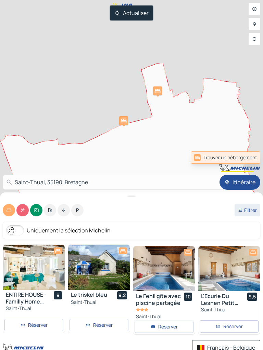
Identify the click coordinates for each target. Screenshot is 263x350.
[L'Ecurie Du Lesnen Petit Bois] (229, 268)
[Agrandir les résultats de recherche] (131, 196)
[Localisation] (254, 39)
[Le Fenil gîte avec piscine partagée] (164, 268)
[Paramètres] (254, 24)
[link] (245, 157)
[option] (9, 210)
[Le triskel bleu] (99, 267)
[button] (157, 90)
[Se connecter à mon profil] (254, 9)
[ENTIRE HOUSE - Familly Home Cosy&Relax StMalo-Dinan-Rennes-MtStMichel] (34, 267)
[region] (34, 267)
